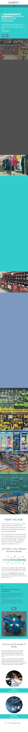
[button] (14, 6)
